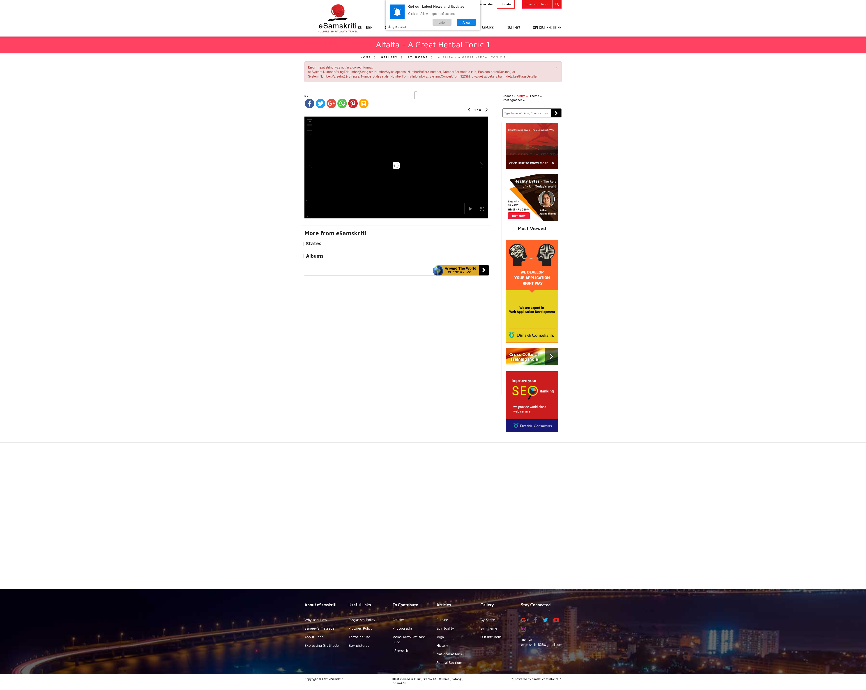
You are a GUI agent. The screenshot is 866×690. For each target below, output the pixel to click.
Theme (535, 96)
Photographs (402, 628)
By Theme (488, 628)
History (442, 645)
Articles (398, 620)
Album (521, 96)
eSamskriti (400, 651)
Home (365, 57)
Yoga (440, 637)
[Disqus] (396, 337)
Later (442, 22)
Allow (466, 22)
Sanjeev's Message (319, 628)
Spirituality (445, 628)
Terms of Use (359, 637)
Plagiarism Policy (361, 620)
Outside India (491, 637)
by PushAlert (399, 27)
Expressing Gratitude (321, 645)
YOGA (423, 27)
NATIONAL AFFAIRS (480, 27)
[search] (542, 4)
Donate (505, 4)
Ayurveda (418, 57)
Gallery (389, 57)
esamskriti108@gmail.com (541, 644)
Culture (442, 620)
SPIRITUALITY (395, 27)
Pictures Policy (360, 628)
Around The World (460, 270)
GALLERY (513, 27)
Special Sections (449, 662)
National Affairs (449, 654)
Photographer (513, 100)
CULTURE (365, 27)
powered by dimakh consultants (536, 679)
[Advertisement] (433, 518)
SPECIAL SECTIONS (547, 27)
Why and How (315, 620)
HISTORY (446, 27)
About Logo (314, 637)
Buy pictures (358, 645)
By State (487, 620)
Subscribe (485, 4)
